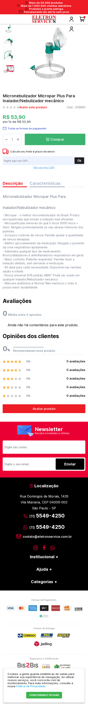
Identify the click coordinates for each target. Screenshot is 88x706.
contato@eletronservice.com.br (47, 537)
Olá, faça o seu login (71, 19)
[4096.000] (9, 28)
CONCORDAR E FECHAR (44, 695)
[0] (83, 19)
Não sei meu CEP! (44, 167)
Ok (79, 160)
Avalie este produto (33, 107)
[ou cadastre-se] (71, 29)
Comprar (57, 139)
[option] (9, 28)
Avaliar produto (44, 409)
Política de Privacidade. (31, 686)
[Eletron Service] (44, 19)
